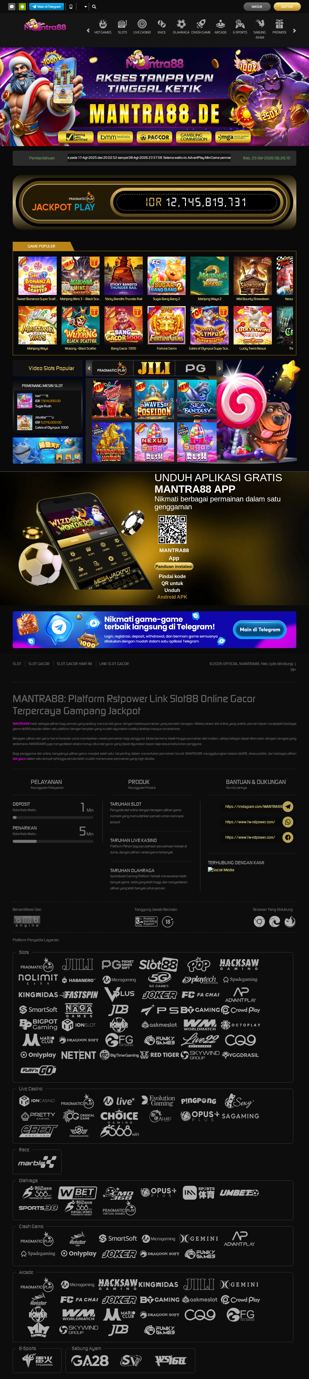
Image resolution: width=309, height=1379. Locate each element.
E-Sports (240, 32)
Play (84, 207)
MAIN (41, 275)
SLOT (17, 663)
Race (162, 32)
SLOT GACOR (38, 663)
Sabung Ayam (259, 35)
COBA (115, 393)
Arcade (221, 32)
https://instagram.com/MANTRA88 (253, 806)
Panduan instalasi (174, 566)
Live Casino (142, 32)
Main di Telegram (49, 7)
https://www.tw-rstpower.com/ (250, 822)
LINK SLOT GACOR (114, 663)
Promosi (279, 32)
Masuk (257, 7)
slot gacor (19, 759)
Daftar (287, 7)
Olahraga (181, 32)
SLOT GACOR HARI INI (74, 663)
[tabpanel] (154, 96)
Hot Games (102, 32)
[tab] (112, 368)
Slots (122, 32)
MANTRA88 (21, 723)
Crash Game (201, 32)
